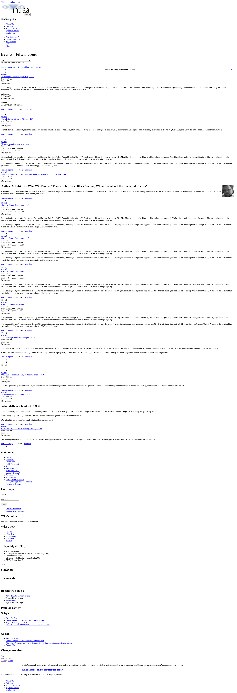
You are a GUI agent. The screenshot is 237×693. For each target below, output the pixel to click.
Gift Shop (10, 44)
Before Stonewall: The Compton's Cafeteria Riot (25, 620)
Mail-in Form (11, 42)
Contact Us (10, 33)
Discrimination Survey (14, 37)
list (19, 67)
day (14, 67)
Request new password (15, 511)
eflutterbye (10, 534)
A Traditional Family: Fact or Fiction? (16, 394)
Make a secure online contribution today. (42, 669)
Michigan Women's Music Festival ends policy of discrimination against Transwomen (39, 643)
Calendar (9, 26)
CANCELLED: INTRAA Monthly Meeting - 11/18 (21, 428)
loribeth (9, 532)
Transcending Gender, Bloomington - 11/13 (18, 337)
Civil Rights (10, 462)
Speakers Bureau (12, 31)
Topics (8, 466)
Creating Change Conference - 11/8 (15, 144)
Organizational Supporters (16, 475)
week (10, 67)
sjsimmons (10, 538)
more (3, 564)
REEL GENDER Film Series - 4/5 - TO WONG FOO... (28, 625)
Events (10, 661)
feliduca (9, 541)
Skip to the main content (10, 2)
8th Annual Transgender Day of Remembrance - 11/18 (22, 375)
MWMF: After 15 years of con (18, 596)
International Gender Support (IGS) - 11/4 (17, 77)
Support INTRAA (13, 28)
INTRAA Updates (13, 464)
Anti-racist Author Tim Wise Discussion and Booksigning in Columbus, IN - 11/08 (33, 174)
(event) (4, 74)
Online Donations (13, 39)
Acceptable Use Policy (15, 480)
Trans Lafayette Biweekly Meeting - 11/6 (17, 119)
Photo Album (11, 477)
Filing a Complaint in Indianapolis (19, 482)
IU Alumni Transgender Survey (18, 484)
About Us (10, 24)
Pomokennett (11, 536)
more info (29, 109)
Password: (5, 499)
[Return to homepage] (15, 12)
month (3, 67)
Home (8, 457)
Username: (5, 494)
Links (8, 46)
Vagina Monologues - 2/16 (16, 622)
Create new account (13, 509)
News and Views (12, 471)
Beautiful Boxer (12, 618)
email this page (27, 67)
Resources (10, 468)
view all (38, 67)
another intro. (11, 600)
